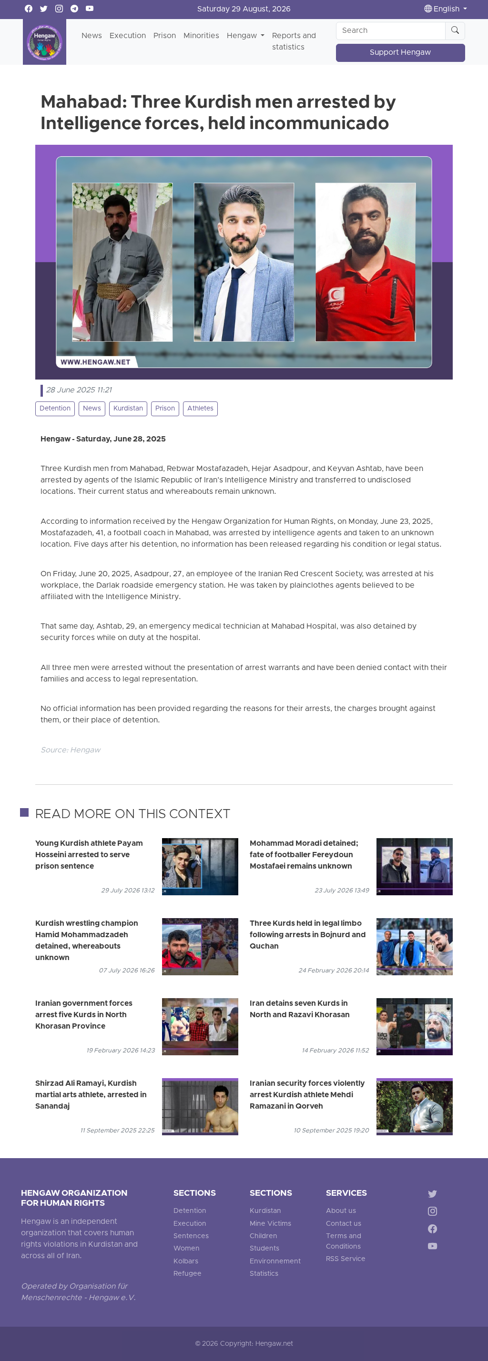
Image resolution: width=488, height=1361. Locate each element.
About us (341, 1211)
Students (264, 1248)
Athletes (200, 408)
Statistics (264, 1274)
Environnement (275, 1261)
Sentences (191, 1236)
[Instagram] (434, 1213)
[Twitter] (434, 1195)
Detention (55, 408)
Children (263, 1236)
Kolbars (185, 1261)
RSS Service (346, 1259)
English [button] (446, 9)
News (91, 36)
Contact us (343, 1224)
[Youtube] (434, 1248)
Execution (128, 36)
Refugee (187, 1274)
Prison (164, 36)
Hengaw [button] (243, 36)
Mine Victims (270, 1224)
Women (186, 1248)
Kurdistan (128, 408)
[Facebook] (434, 1231)
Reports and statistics (294, 41)
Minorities (201, 36)
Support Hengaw (400, 53)
